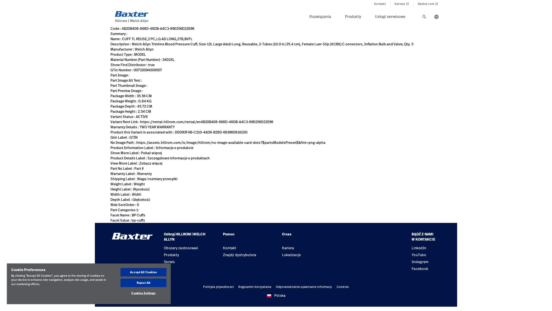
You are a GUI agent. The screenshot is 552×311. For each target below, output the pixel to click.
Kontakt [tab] (380, 4)
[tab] (424, 17)
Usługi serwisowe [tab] (390, 16)
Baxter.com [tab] (428, 4)
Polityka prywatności (218, 287)
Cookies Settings (143, 293)
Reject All (143, 283)
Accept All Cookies (143, 272)
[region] (89, 283)
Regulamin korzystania (254, 287)
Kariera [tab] (402, 4)
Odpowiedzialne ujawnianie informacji (304, 287)
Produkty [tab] (353, 16)
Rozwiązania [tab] (320, 16)
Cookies (343, 287)
